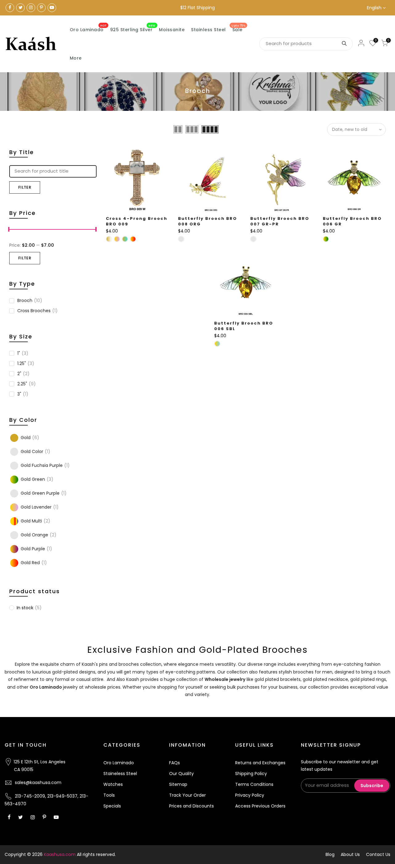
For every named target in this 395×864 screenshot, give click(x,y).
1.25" (25, 363)
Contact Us (378, 854)
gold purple (36, 549)
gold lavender (40, 507)
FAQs (174, 763)
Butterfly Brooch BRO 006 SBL (243, 326)
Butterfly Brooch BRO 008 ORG (207, 221)
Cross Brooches (37, 311)
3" (22, 394)
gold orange (38, 535)
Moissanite (172, 30)
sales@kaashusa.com (38, 782)
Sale (238, 28)
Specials (112, 806)
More (76, 58)
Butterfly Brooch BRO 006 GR (352, 221)
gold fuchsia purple (45, 465)
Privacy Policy (249, 795)
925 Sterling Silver (133, 28)
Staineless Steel (120, 773)
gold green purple (44, 493)
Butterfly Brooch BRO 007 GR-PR (279, 221)
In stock (29, 608)
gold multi (35, 521)
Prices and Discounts (191, 806)
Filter (24, 187)
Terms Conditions (254, 784)
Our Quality (181, 773)
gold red (34, 563)
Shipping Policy (251, 773)
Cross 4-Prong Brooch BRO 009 (136, 221)
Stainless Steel (208, 30)
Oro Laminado (88, 28)
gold (30, 437)
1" (22, 353)
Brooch (29, 300)
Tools (109, 795)
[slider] (9, 230)
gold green (37, 479)
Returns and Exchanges (260, 763)
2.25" (26, 384)
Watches (113, 784)
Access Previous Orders (260, 806)
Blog (330, 854)
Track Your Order (187, 795)
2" (23, 374)
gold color (35, 451)
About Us (350, 854)
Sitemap (178, 784)
